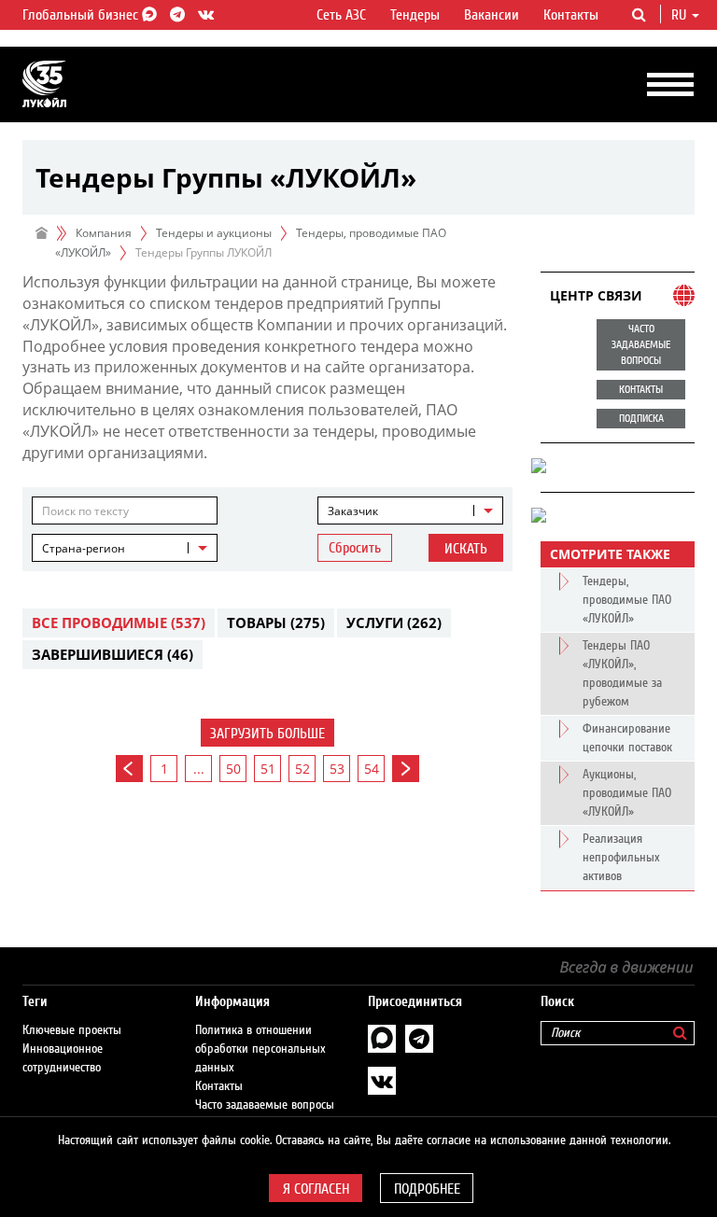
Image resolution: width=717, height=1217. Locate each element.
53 (337, 768)
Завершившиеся (112, 654)
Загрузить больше (267, 733)
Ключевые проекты (71, 1030)
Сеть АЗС (341, 15)
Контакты (570, 15)
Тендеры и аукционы (214, 233)
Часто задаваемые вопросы (264, 1105)
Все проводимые (118, 622)
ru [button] (680, 15)
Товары (276, 622)
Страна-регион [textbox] (83, 548)
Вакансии (491, 15)
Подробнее (427, 1189)
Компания (104, 233)
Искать (465, 548)
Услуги (394, 622)
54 (371, 768)
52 (302, 768)
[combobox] (410, 511)
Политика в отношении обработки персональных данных (260, 1049)
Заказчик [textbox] (353, 511)
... (198, 768)
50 (233, 768)
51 (267, 768)
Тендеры (415, 15)
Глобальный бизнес (82, 15)
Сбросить (355, 547)
